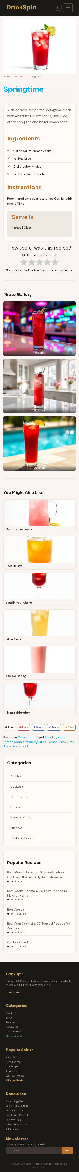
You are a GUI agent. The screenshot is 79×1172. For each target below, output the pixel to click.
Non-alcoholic (20, 817)
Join (67, 1150)
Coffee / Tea (19, 797)
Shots (9, 1017)
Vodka (26, 746)
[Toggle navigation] (68, 7)
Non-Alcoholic (14, 1031)
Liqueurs (16, 807)
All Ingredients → (16, 1080)
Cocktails (19, 76)
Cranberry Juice (34, 742)
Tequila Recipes (14, 1071)
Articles (15, 776)
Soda (16, 746)
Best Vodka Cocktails (17, 1106)
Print (11, 727)
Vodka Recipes (13, 1057)
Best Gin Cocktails (15, 1110)
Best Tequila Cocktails (17, 1115)
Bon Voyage (15, 909)
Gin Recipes (12, 1066)
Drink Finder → (14, 992)
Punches (16, 828)
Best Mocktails (13, 1120)
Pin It (25, 727)
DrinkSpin (21, 7)
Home (6, 76)
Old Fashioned (17, 942)
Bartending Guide (15, 1101)
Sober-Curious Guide (17, 1124)
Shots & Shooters (23, 838)
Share (39, 727)
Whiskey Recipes (15, 1075)
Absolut (50, 737)
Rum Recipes (13, 1062)
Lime (62, 742)
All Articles (12, 1129)
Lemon (52, 742)
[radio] (23, 263)
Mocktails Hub (14, 1036)
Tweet (55, 727)
